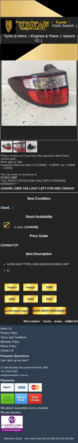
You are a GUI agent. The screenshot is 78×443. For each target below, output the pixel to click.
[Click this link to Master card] (35, 390)
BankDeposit (7, 399)
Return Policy (8, 346)
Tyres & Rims (15, 36)
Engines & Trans (45, 36)
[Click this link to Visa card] (21, 390)
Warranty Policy (10, 341)
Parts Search (63, 26)
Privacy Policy (9, 332)
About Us (6, 328)
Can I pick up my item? (14, 360)
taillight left (71, 321)
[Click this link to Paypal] (8, 390)
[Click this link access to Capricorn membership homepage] (12, 431)
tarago (58, 321)
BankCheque (35, 399)
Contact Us (7, 350)
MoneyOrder (21, 399)
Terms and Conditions (13, 337)
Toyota (47, 321)
